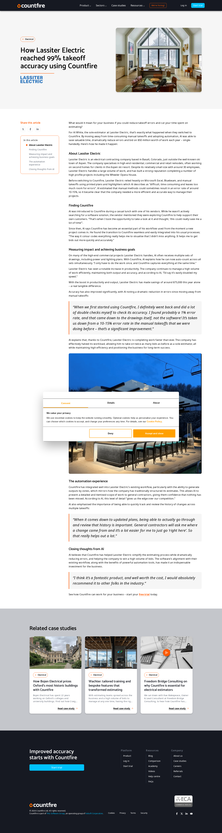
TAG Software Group (56, 813)
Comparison (154, 760)
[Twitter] (181, 813)
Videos (151, 771)
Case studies (118, 5)
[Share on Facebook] (30, 129)
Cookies (111, 813)
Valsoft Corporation (94, 813)
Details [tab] (111, 402)
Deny (110, 433)
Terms (133, 813)
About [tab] (156, 402)
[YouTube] (191, 813)
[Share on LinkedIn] (37, 129)
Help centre (154, 776)
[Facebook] (177, 813)
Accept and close (154, 433)
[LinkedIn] (186, 813)
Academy (153, 766)
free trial (144, 594)
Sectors (100, 5)
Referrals (178, 771)
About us (178, 755)
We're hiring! (158, 5)
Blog (150, 755)
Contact (177, 776)
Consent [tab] (65, 403)
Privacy (123, 813)
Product (84, 5)
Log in (184, 5)
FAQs (150, 781)
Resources (137, 5)
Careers (177, 766)
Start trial (198, 5)
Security (144, 813)
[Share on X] (23, 129)
